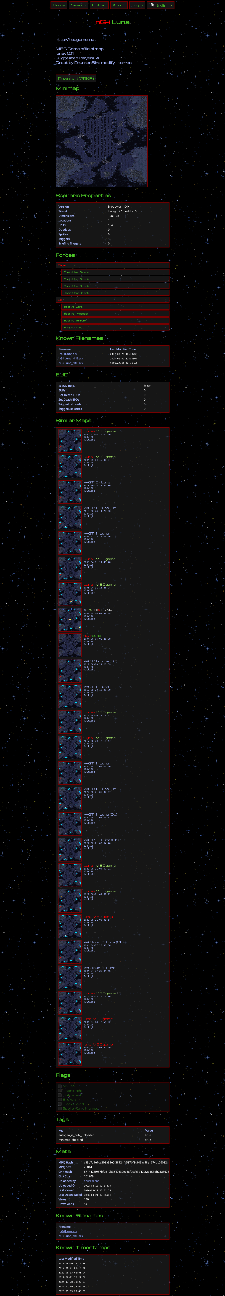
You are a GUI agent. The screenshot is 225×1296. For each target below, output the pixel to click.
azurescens (91, 1181)
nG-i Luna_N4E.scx (71, 358)
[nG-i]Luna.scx (68, 354)
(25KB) (76, 78)
